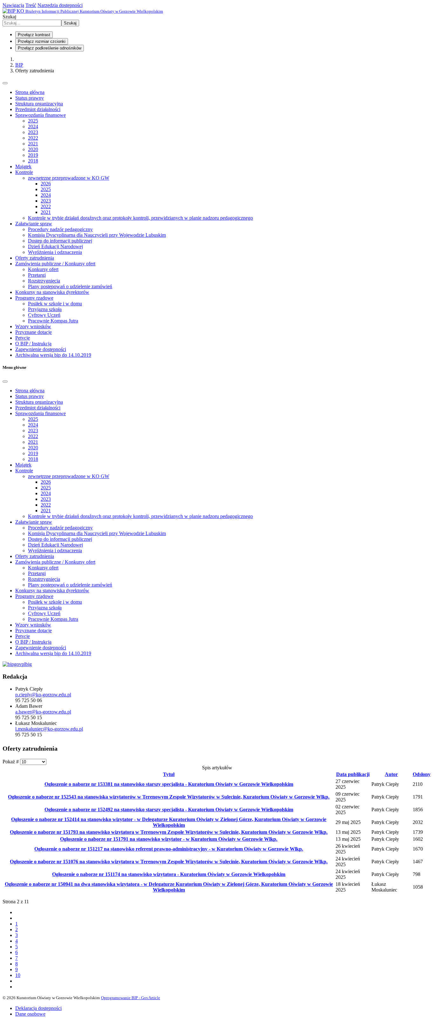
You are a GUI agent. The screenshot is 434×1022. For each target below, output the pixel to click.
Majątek (23, 166)
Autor (391, 774)
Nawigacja (13, 5)
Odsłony (422, 774)
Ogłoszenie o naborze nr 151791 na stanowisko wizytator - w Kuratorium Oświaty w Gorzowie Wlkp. (168, 839)
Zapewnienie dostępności (40, 349)
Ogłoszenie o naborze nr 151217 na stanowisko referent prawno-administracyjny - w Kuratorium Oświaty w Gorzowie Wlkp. (168, 849)
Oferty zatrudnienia (34, 258)
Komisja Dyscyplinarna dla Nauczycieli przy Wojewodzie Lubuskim (97, 235)
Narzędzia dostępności (60, 5)
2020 (33, 149)
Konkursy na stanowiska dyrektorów (52, 292)
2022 (33, 138)
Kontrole (24, 172)
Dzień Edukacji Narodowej (55, 246)
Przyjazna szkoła (45, 309)
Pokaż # (11, 761)
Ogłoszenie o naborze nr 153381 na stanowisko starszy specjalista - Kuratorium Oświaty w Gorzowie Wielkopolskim (168, 784)
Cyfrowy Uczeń (44, 315)
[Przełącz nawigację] (5, 83)
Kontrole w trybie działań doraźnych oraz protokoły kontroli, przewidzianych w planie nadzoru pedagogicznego (140, 218)
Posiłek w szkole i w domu (55, 303)
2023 (33, 132)
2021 (33, 143)
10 (17, 975)
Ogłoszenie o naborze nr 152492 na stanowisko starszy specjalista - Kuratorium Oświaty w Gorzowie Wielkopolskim (168, 809)
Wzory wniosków (33, 326)
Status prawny (29, 98)
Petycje (22, 338)
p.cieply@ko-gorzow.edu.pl (43, 694)
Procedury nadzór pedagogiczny (60, 229)
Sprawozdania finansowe (40, 115)
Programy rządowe (34, 298)
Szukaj (9, 16)
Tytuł (168, 774)
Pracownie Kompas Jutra (53, 320)
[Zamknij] (5, 381)
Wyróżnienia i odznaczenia (55, 252)
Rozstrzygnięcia (44, 280)
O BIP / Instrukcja (33, 343)
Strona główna (29, 92)
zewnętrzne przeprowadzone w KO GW (68, 178)
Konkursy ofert (43, 269)
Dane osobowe (30, 1014)
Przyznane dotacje (33, 332)
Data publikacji (353, 774)
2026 (46, 183)
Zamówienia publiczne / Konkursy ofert (55, 263)
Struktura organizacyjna (39, 103)
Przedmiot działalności (37, 109)
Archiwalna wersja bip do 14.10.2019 (53, 355)
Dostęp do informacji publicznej (60, 240)
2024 (33, 126)
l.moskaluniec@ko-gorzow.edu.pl (49, 729)
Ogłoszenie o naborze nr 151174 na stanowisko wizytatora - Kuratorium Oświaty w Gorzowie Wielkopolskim (168, 874)
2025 (33, 120)
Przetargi (37, 275)
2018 (33, 160)
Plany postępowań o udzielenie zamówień (70, 286)
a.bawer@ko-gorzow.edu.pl (43, 711)
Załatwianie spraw (33, 223)
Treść (30, 5)
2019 (33, 155)
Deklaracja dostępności (38, 1008)
